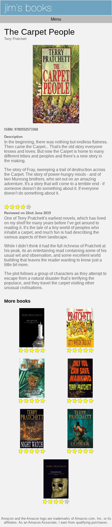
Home (56, 7)
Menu (56, 19)
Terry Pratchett (15, 39)
